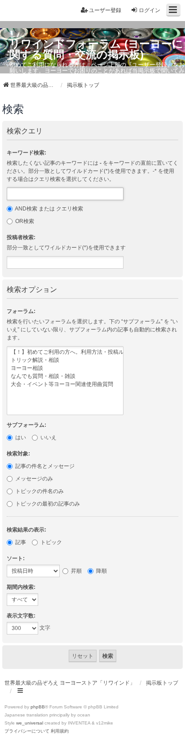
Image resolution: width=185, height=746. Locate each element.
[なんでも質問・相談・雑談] (65, 377)
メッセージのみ (33, 479)
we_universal (29, 722)
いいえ (48, 437)
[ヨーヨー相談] (65, 368)
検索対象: (18, 453)
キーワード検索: (26, 153)
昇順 (76, 571)
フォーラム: (21, 311)
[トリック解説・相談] (65, 360)
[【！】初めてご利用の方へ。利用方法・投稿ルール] (65, 352)
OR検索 (24, 221)
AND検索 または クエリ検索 (48, 209)
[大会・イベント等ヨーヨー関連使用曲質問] (65, 385)
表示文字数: (21, 616)
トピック (50, 542)
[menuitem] (26, 731)
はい (20, 437)
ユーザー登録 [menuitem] (105, 10)
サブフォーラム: (26, 425)
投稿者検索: (21, 237)
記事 (20, 542)
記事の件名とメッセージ (44, 466)
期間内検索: (21, 587)
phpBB (38, 706)
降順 (101, 571)
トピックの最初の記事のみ (47, 504)
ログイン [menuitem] (149, 10)
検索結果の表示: (26, 530)
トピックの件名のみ (39, 491)
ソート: (16, 558)
